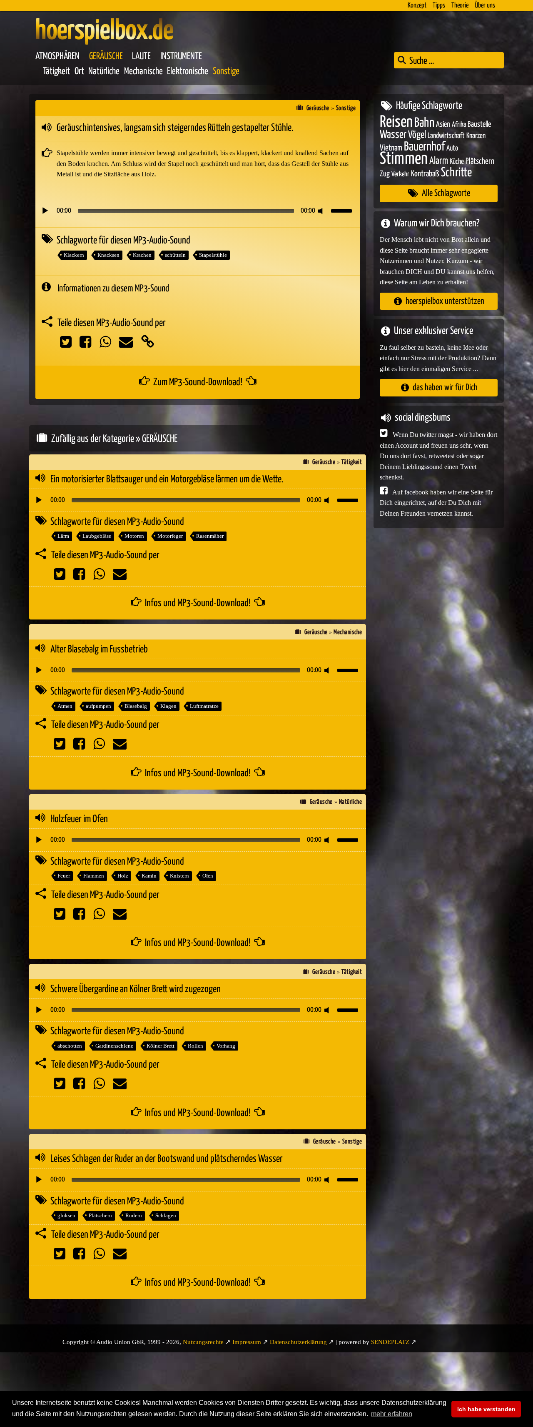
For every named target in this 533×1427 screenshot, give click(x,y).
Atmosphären (57, 56)
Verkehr (400, 174)
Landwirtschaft (446, 136)
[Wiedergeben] (45, 211)
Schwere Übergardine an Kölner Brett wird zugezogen (135, 989)
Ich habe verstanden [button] (486, 1409)
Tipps (439, 5)
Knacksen (108, 255)
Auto (452, 148)
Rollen (195, 1046)
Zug (385, 174)
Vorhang (226, 1046)
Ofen (207, 876)
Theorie (459, 5)
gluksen (66, 1215)
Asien (443, 124)
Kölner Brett (160, 1046)
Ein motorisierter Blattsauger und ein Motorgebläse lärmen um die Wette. (167, 479)
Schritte (456, 172)
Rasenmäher (210, 536)
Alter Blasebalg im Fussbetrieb (99, 650)
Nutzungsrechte (203, 1342)
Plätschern (100, 1215)
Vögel (417, 135)
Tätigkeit (56, 71)
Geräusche (106, 56)
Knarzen (476, 136)
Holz (122, 876)
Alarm (438, 161)
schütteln (175, 255)
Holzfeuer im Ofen (79, 819)
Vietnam (391, 148)
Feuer (63, 876)
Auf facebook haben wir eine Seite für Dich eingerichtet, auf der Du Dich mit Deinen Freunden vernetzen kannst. (436, 502)
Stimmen (404, 159)
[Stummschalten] (322, 211)
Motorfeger (170, 536)
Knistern (179, 876)
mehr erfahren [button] (391, 1413)
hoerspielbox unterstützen (445, 300)
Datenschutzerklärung (298, 1342)
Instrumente (181, 56)
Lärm (63, 536)
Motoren (134, 536)
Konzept (417, 5)
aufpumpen (98, 706)
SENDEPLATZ (390, 1342)
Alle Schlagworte (446, 193)
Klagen (168, 706)
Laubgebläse (96, 536)
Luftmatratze (204, 706)
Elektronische (187, 71)
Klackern (74, 255)
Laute (141, 56)
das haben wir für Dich (445, 387)
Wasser (393, 135)
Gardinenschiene (114, 1046)
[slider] (342, 210)
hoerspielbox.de (104, 31)
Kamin (149, 876)
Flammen (93, 876)
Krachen (142, 255)
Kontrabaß (425, 174)
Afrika (459, 124)
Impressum (246, 1342)
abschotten (69, 1046)
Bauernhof (424, 146)
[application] (198, 211)
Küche (457, 162)
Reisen (396, 122)
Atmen (64, 706)
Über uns (485, 5)
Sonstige (226, 71)
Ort (79, 71)
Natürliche (104, 71)
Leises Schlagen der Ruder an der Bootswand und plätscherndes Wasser (166, 1159)
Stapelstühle (213, 255)
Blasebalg (136, 706)
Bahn (424, 122)
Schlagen (165, 1215)
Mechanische (143, 71)
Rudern (133, 1215)
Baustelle (479, 124)
